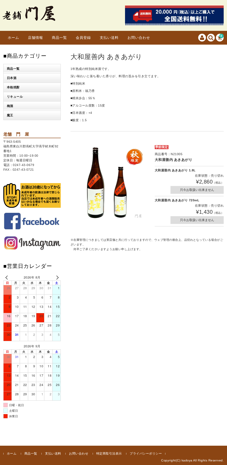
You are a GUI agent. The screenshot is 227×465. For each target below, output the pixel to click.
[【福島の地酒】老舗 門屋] (28, 18)
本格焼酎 (13, 87)
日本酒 (12, 78)
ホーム (13, 38)
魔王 (10, 115)
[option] (108, 183)
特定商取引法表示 (109, 453)
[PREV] (7, 277)
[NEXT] (56, 277)
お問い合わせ (138, 38)
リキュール (15, 96)
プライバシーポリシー (146, 453)
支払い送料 (109, 38)
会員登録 (83, 38)
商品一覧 (59, 38)
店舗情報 (35, 38)
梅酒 (10, 106)
